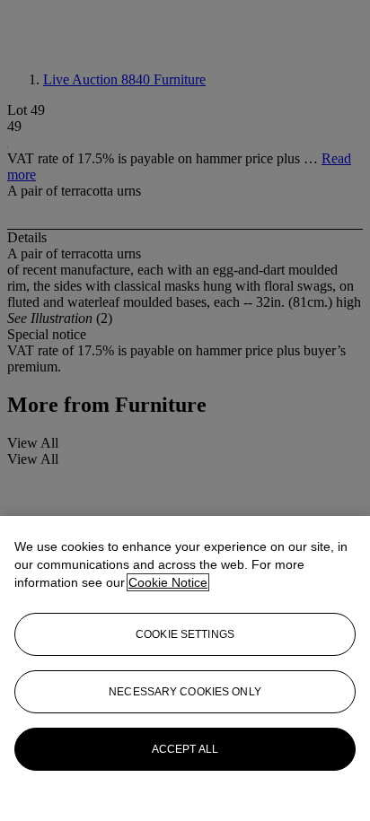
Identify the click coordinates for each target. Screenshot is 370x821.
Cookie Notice (167, 582)
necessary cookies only (185, 692)
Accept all (185, 749)
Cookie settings (185, 634)
